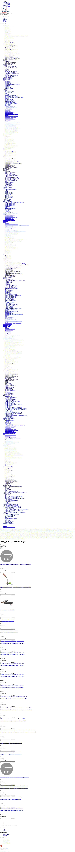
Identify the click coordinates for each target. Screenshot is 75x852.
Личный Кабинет (6, 839)
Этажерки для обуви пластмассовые (11, 145)
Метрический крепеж (9, 193)
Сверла (6, 121)
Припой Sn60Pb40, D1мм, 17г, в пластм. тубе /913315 (10, 799)
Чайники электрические (9, 212)
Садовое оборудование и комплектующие (12, 271)
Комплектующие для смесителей (11, 297)
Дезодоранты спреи (8, 173)
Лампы (6, 517)
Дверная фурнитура (8, 468)
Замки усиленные (8, 86)
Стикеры (6, 365)
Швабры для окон (8, 503)
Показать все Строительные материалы (10, 369)
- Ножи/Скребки (41, 531)
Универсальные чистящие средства (11, 57)
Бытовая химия (5, 24)
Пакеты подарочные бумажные (11, 450)
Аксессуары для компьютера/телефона (12, 514)
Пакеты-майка (7, 456)
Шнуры (6, 464)
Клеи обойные (7, 30)
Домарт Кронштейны (9, 470)
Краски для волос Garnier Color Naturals (12, 178)
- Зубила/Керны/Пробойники (16, 530)
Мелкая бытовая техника (7, 201)
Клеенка (4, 149)
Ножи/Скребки (7, 111)
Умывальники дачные (9, 389)
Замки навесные (8, 82)
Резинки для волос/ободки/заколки (11, 75)
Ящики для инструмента (9, 132)
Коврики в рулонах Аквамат (10, 158)
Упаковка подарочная (9, 463)
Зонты (6, 68)
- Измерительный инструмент (28, 530)
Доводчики (7, 469)
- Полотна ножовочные (43, 532)
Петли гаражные (8, 331)
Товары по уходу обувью (9, 427)
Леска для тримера (6, 200)
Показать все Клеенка (7, 155)
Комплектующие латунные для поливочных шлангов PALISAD (17, 264)
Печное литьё (5, 221)
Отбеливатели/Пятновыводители (11, 49)
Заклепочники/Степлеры (9, 100)
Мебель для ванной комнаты (10, 300)
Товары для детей (8, 252)
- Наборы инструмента (18, 531)
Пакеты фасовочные (8, 455)
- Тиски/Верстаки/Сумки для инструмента (14, 534)
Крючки (6, 473)
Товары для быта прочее (9, 387)
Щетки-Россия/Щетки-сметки (10, 432)
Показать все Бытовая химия (8, 43)
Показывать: (2, 547)
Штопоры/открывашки (9, 417)
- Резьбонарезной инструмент (54, 532)
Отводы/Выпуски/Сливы (9, 302)
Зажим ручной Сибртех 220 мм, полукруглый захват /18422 (12, 676)
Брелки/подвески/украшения (10, 66)
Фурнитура (5, 467)
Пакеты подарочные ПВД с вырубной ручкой (13, 452)
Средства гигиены (32, 536)
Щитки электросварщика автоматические (10, 505)
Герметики (7, 26)
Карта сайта (5, 835)
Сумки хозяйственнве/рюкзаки (10, 462)
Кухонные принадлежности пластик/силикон (13, 404)
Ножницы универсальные (10, 72)
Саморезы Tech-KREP (9, 196)
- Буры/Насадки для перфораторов (12, 529)
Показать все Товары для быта (8, 394)
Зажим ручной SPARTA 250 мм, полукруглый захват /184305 (12, 654)
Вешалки (6, 135)
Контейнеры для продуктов (10, 237)
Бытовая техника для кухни (10, 205)
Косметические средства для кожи (11, 177)
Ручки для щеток (8, 423)
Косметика (5, 170)
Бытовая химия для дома (7, 44)
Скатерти (6, 381)
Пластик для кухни (8, 242)
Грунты (6, 261)
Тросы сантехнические (9, 317)
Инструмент (5, 90)
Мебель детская (8, 378)
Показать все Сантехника (7, 324)
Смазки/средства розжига (9, 39)
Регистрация (7, 3)
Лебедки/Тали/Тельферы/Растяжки (11, 107)
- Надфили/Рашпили (27, 531)
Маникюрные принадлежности (11, 71)
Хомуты (6, 322)
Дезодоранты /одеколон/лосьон (10, 172)
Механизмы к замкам (9, 88)
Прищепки (7, 421)
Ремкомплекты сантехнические (11, 309)
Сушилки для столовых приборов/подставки (13, 412)
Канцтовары (7, 69)
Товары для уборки (6, 419)
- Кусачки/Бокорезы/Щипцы (67, 530)
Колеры (6, 31)
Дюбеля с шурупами (8, 192)
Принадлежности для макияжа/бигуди (12, 73)
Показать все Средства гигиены (9, 349)
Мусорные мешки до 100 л (10, 449)
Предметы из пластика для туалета (11, 246)
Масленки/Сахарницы (9, 241)
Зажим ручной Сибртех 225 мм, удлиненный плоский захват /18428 (13, 698)
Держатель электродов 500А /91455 (7, 621)
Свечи (6, 38)
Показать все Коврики (7, 168)
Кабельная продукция (9, 516)
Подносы (6, 243)
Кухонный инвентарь (9, 405)
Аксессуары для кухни (9, 371)
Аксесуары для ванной (9, 279)
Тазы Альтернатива (8, 250)
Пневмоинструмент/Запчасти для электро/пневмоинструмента (16, 509)
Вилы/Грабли (7, 494)
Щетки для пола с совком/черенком (11, 430)
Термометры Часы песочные (10, 385)
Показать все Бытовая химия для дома (10, 59)
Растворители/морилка (9, 37)
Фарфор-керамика (8, 257)
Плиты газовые (8, 209)
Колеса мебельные (8, 472)
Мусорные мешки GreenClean (10, 447)
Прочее (6, 347)
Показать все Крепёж (7, 199)
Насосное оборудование (9, 508)
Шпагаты (6, 465)
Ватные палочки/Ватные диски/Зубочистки (13, 341)
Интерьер (4, 134)
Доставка (4, 20)
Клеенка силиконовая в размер (10, 154)
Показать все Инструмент (7, 133)
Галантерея (5, 65)
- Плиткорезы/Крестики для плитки (20, 532)
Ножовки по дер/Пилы (9, 113)
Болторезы (7, 94)
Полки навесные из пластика (10, 244)
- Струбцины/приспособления (57, 533)
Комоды (6, 137)
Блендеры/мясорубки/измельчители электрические (14, 202)
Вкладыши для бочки (9, 260)
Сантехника (5, 278)
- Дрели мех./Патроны (63, 529)
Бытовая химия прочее (9, 25)
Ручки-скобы (7, 478)
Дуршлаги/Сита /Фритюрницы (10, 397)
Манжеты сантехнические (10, 299)
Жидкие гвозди (8, 28)
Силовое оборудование (7, 325)
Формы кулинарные (8, 416)
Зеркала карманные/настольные (11, 67)
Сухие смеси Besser (8, 367)
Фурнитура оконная (8, 483)
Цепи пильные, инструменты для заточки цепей (14, 510)
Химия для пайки (8, 40)
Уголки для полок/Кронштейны (11, 480)
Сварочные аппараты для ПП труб (11, 311)
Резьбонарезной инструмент (10, 119)
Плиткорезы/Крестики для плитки (11, 116)
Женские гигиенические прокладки (11, 343)
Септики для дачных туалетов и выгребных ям (13, 273)
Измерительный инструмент (10, 102)
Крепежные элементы (9, 330)
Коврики (4, 156)
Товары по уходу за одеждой (10, 426)
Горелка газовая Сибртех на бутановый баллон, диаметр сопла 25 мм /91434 (15, 587)
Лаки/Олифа (7, 34)
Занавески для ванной (9, 290)
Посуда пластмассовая (9, 245)
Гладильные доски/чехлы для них (11, 373)
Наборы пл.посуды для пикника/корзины (12, 438)
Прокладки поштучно (9, 306)
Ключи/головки (8, 104)
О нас (4, 18)
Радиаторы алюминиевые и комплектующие (13, 308)
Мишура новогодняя (9, 216)
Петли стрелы (7, 334)
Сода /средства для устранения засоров (12, 53)
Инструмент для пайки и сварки (11, 103)
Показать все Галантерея (7, 77)
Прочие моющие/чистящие (10, 52)
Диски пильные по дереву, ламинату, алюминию (14, 97)
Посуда (4, 254)
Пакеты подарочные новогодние (11, 217)
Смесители (7, 315)
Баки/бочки (7, 223)
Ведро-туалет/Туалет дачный (10, 227)
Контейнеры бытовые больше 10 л (11, 376)
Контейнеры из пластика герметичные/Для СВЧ (14, 238)
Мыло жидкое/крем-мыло (9, 182)
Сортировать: (2, 545)
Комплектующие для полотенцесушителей (13, 295)
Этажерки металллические (10, 146)
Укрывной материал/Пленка (10, 276)
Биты (6, 93)
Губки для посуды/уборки (9, 420)
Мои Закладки (5, 841)
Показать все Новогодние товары (9, 220)
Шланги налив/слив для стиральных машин (13, 323)
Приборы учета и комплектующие (11, 304)
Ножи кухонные (8, 406)
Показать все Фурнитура (7, 485)
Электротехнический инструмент (11, 131)
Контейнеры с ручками (9, 138)
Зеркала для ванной (8, 291)
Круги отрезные (8, 105)
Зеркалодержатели (8, 471)
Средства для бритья (9, 185)
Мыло (6, 181)
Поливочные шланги (9, 269)
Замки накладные (8, 83)
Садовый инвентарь (8, 272)
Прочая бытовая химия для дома (11, 51)
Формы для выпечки (9, 414)
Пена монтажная (8, 36)
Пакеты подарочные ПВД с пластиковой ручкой (14, 454)
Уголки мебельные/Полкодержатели (11, 481)
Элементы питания (8, 522)
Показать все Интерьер (7, 148)
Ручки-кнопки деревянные (10, 475)
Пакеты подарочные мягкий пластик (12, 451)
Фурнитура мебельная (9, 482)
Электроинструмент (8, 511)
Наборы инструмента (9, 108)
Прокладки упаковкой (9, 307)
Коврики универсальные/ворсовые (11, 167)
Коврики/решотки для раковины (11, 294)
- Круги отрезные (58, 530)
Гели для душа (7, 171)
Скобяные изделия (6, 326)
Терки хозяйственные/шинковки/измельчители (13, 413)
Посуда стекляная (8, 256)
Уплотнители (7, 368)
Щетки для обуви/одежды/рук (10, 429)
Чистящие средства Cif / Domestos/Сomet (12, 58)
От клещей (7, 488)
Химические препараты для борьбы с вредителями (12, 486)
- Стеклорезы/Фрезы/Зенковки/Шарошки (31, 533)
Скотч (6, 459)
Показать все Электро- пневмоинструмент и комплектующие (14, 512)
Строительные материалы (7, 357)
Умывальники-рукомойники (10, 390)
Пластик (4, 222)
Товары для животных (9, 388)
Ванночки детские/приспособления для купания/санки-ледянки (17, 225)
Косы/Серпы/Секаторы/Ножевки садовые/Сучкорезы (15, 265)
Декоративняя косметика (7, 79)
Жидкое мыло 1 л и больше (10, 174)
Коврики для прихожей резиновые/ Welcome (13, 163)
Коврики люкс (7, 164)
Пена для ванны (8, 183)
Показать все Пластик (7, 253)
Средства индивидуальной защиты (9, 350)
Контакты (4, 21)
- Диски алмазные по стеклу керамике (26, 529)
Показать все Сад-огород (7, 277)
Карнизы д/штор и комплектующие (11, 374)
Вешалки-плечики (8, 372)
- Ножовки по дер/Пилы (60, 531)
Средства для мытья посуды (10, 54)
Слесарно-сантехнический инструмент (12, 122)
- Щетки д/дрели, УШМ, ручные (55, 534)
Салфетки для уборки (9, 424)
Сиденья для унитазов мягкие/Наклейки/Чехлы (14, 314)
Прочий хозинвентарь (9, 501)
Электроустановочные (9, 521)
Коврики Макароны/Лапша (10, 165)
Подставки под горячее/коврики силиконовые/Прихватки (16, 409)
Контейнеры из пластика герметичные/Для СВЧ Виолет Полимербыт (18, 239)
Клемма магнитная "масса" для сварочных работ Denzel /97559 (13, 720)
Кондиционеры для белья (9, 46)
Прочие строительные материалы (11, 361)
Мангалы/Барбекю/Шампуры (10, 437)
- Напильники (34, 531)
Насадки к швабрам (8, 499)
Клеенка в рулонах (8, 150)
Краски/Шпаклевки (8, 33)
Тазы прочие (7, 251)
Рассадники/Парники (9, 270)
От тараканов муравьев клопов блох (11, 491)
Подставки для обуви (9, 143)
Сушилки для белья (8, 384)
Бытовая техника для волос (10, 203)
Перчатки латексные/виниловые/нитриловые (13, 351)
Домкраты (7, 98)
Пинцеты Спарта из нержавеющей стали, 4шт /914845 (11, 754)
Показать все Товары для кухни (8, 418)
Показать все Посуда (6, 258)
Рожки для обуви (8, 422)
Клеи (6, 29)
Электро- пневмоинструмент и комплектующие (12, 506)
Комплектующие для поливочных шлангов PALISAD (15, 263)
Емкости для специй (8, 398)
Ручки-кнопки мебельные (9, 476)
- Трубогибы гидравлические (28, 534)
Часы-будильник (8, 392)
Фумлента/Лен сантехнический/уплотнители (13, 321)
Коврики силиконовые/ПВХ (10, 166)
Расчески (6, 74)
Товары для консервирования (10, 275)
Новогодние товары (6, 214)
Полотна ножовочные (9, 118)
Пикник (6, 440)
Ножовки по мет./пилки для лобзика (11, 114)
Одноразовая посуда (8, 439)
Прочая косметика (8, 184)
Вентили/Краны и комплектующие (11, 288)
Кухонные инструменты (9, 402)
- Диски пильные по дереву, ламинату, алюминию (44, 529)
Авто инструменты (8, 92)
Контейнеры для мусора (9, 236)
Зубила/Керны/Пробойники (10, 101)
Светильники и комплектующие (11, 518)
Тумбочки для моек (8, 318)
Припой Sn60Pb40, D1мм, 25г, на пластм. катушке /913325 (11, 810)
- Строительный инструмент (45, 533)
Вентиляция (5, 60)
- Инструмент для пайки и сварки (40, 530)
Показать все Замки (6, 89)
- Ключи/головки (50, 530)
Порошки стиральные (9, 50)
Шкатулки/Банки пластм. (9, 393)
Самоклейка (7, 362)
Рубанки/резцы (7, 120)
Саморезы (7, 195)
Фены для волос (8, 211)
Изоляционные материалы (10, 515)
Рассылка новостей (6, 842)
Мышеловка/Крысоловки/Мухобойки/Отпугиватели (14, 498)
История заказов (6, 840)
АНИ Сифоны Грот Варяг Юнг (11, 285)
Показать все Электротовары (8, 523)
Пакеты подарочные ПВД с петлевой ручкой (13, 453)
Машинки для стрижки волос (10, 208)
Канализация (7, 292)
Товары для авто (62, 536)
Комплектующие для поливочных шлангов (13, 262)
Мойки (6, 301)
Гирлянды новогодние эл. (9, 215)
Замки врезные (7, 81)
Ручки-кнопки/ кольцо (9, 477)
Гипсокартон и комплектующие (11, 358)
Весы (6, 207)
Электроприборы (8, 520)
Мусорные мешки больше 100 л (11, 448)
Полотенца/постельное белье (10, 346)
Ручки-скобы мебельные (9, 479)
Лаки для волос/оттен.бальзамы (11, 180)
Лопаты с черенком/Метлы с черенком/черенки (14, 496)
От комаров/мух (8, 489)
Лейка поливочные (8, 266)
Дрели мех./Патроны (9, 99)
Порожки (6, 360)
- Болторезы (3, 529)
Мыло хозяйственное (9, 47)
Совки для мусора (8, 249)
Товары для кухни (6, 395)
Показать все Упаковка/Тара (8, 466)
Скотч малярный (8, 460)
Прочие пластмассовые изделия (11, 247)
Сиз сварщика (7, 355)
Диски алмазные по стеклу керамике (12, 96)
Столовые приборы (8, 410)
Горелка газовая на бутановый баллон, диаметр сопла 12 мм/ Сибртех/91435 (15, 564)
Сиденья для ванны (8, 312)
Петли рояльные (8, 333)
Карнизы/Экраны (8, 293)
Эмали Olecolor (8, 41)
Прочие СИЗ (7, 354)
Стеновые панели (8, 364)
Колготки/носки (6, 169)
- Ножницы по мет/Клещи (50, 531)
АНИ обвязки (7, 283)
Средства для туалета (9, 56)
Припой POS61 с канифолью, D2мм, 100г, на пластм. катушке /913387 (14, 788)
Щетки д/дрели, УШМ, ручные (10, 130)
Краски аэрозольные (9, 32)
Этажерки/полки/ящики (9, 147)
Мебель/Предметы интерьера (10, 142)
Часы (6, 391)
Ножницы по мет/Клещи (9, 112)
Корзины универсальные (9, 141)
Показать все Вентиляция (7, 64)
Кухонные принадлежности (10, 403)
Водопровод (7, 289)
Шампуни (7, 186)
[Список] (0, 544)
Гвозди (6, 327)
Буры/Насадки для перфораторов (11, 95)
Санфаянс (7, 310)
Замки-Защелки (8, 87)
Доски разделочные (8, 396)
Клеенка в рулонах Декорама (10, 151)
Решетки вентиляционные (10, 63)
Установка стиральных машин (10, 319)
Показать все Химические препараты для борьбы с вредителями (15, 492)
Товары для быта (6, 370)
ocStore (6, 848)
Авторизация (7, 4)
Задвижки (7, 328)
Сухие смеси (7, 366)
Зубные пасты (7, 176)
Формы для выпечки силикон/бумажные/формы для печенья (16, 415)
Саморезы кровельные (9, 197)
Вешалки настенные (8, 136)
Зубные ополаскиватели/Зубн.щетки (12, 175)
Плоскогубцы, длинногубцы (10, 117)
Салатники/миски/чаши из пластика (11, 248)
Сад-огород (5, 259)
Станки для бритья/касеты (10, 348)
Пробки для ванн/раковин (10, 305)
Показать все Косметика (7, 187)
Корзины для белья (8, 139)
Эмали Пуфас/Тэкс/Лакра (9, 42)
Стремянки (7, 382)
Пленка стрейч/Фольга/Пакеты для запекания (13, 457)
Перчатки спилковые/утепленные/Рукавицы (13, 352)
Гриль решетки (7, 436)
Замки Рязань (7, 85)
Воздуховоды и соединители (10, 62)
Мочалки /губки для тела (9, 345)
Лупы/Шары (7, 70)
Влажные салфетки (8, 342)
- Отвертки (10, 532)
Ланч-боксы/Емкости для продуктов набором (13, 240)
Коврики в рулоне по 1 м (9, 159)
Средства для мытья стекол (10, 55)
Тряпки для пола (8, 428)
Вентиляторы (7, 61)
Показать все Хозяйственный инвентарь (10, 504)
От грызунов (7, 487)
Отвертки (6, 115)
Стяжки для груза (8, 461)
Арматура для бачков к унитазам (11, 286)
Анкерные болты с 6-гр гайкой (10, 189)
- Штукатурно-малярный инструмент (41, 534)
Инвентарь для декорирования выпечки (12, 401)
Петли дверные (8, 332)
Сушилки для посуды (9, 411)
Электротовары (5, 513)
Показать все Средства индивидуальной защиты (12, 356)
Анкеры (6, 190)
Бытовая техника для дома (10, 204)
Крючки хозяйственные (9, 377)
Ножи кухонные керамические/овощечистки (13, 407)
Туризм (4, 434)
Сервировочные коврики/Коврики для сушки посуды (15, 425)
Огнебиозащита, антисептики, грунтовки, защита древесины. (16, 35)
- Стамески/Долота (19, 533)
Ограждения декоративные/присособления (13, 267)
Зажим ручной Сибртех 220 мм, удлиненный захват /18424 (11, 687)
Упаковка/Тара (20, 537)
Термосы (6, 386)
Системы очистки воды (9, 380)
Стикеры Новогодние (9, 218)
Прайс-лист (5, 19)
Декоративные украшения (7, 78)
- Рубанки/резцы (64, 532)
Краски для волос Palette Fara (10, 179)
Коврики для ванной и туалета (10, 160)
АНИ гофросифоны (8, 282)
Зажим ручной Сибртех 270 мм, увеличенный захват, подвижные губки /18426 (15, 709)
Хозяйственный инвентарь (8, 493)
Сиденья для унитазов (9, 313)
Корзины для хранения (9, 140)
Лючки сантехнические (9, 298)
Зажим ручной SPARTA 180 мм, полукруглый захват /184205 (12, 643)
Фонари (6, 519)
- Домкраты (56, 529)
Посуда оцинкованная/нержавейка (11, 500)
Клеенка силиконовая (9, 153)
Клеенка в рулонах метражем (10, 152)
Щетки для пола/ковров (9, 431)
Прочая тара (7, 458)
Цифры (6, 484)
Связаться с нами (6, 834)
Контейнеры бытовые (9, 375)
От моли (6, 490)
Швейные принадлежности (10, 76)
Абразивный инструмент (9, 91)
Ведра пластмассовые (9, 226)
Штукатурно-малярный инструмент (11, 129)
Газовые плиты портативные (10, 435)
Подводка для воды (8, 303)
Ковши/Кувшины (8, 235)
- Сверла (69, 532)
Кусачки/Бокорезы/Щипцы (10, 106)
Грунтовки (7, 27)
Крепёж (4, 188)
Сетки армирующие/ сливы (10, 363)
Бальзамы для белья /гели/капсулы (11, 45)
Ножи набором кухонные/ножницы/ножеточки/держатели (16, 408)
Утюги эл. (7, 210)
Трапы (6, 316)
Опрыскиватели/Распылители (10, 268)
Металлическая (8, 255)
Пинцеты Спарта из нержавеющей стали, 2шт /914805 (11, 743)
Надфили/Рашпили (8, 109)
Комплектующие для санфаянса (11, 296)
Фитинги (6, 320)
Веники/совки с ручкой (9, 228)
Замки (4, 80)
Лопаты (6, 495)
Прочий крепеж (8, 194)
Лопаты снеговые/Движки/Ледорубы (12, 497)
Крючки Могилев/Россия (9, 474)
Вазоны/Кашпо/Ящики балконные (11, 224)
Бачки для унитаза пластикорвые (11, 287)
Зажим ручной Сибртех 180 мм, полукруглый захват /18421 (12, 665)
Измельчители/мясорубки (9, 400)
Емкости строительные (9, 359)
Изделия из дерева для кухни (10, 399)
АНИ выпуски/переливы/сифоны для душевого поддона (15, 280)
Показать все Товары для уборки (9, 433)
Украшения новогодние (9, 219)
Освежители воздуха (9, 48)
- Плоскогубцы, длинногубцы (33, 532)
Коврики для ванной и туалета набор (12, 161)
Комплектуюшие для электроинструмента (13, 507)
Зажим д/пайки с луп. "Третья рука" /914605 (9, 632)
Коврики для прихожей (9, 162)
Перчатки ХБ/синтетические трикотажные (13, 353)
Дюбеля (6, 191)
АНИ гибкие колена (8, 281)
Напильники (7, 110)
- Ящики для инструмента (10, 535)
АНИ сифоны (7, 284)
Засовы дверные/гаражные (10, 329)
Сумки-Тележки (8, 383)
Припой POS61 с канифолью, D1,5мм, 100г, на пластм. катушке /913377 (14, 777)
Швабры (6, 502)
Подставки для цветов (9, 144)
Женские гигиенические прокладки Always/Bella (14, 344)
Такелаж (6, 198)
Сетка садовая (7, 274)
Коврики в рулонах (8, 157)
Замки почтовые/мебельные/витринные (12, 84)
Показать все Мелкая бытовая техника (10, 213)
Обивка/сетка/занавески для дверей (11, 379)
